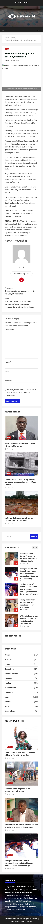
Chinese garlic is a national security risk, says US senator (20, 291)
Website (8, 380)
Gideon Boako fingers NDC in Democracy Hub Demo (21, 774)
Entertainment (11, 673)
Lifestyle (9, 692)
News (7, 49)
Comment (9, 329)
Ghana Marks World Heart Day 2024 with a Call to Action (21, 428)
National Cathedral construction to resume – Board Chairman (21, 503)
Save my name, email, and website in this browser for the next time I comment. (21, 392)
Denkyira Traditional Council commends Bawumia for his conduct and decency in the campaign (11, 574)
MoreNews (15, 921)
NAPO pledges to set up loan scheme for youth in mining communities (11, 620)
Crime (7, 664)
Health (8, 683)
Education (9, 669)
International (10, 687)
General (8, 678)
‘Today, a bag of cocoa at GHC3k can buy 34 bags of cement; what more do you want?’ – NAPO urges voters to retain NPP (11, 589)
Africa (7, 655)
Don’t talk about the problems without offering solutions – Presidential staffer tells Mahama (19, 302)
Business (9, 659)
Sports (8, 706)
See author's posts (21, 273)
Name (8, 362)
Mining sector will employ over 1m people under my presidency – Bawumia (11, 605)
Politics (8, 701)
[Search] (37, 30)
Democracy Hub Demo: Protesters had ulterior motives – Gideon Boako (11, 558)
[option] (21, 559)
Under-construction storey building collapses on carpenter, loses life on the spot (21, 464)
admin (7, 60)
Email (8, 371)
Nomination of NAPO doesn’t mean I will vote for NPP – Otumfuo (21, 738)
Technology (10, 711)
